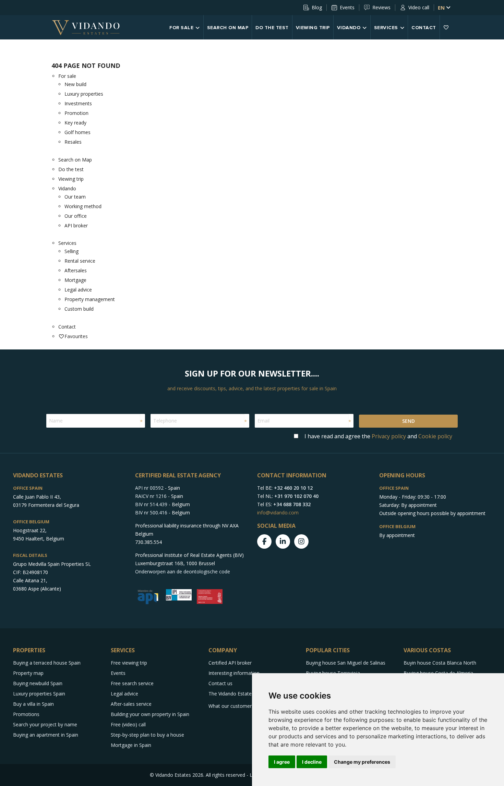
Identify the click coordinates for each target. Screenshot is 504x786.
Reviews (381, 7)
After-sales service (131, 704)
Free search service (132, 683)
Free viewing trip (129, 662)
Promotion (76, 113)
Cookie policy (435, 436)
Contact (423, 27)
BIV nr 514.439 (151, 504)
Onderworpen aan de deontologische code (182, 571)
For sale (181, 27)
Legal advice (78, 289)
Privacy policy (389, 436)
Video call (418, 7)
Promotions (26, 714)
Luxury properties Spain (39, 693)
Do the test (272, 27)
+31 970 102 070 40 (296, 496)
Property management (89, 299)
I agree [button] (282, 762)
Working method (82, 206)
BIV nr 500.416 (151, 512)
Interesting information (234, 673)
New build (75, 84)
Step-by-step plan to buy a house (147, 734)
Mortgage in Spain (131, 745)
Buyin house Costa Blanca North (440, 662)
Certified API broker (230, 662)
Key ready (75, 122)
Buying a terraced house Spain (47, 662)
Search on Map (228, 27)
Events (347, 7)
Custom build (79, 309)
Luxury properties (83, 94)
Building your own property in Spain (150, 714)
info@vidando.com (278, 512)
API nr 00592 (149, 488)
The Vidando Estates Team (238, 693)
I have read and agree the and (378, 436)
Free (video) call (128, 724)
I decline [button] (312, 762)
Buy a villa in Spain (33, 704)
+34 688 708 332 (292, 504)
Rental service (79, 261)
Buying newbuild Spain (37, 683)
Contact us (220, 683)
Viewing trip (313, 27)
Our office (75, 216)
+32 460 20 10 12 (293, 488)
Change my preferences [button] (362, 762)
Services (386, 27)
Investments (78, 103)
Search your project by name (45, 724)
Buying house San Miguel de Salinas (345, 662)
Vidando (349, 27)
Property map (28, 673)
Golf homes (77, 132)
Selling (71, 251)
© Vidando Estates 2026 (176, 775)
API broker (76, 225)
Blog (317, 7)
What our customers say (235, 706)
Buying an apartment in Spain (45, 734)
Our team (75, 196)
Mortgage (75, 280)
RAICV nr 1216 (151, 496)
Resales (73, 142)
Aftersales (75, 270)
